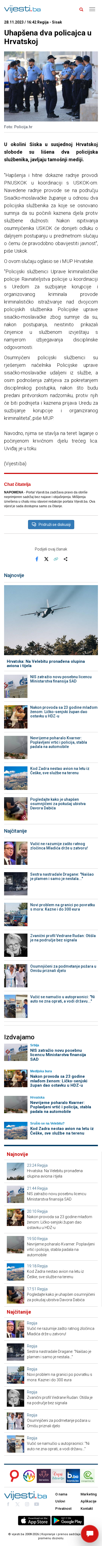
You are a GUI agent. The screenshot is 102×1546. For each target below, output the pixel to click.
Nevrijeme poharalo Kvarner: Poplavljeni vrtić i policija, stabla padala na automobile (58, 742)
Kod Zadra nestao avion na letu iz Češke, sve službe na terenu (59, 770)
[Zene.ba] (44, 1476)
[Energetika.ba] (89, 1476)
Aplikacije (89, 1501)
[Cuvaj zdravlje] (58, 1476)
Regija (42, 1165)
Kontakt (87, 1509)
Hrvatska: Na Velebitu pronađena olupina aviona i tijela (46, 663)
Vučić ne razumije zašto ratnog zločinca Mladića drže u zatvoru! (59, 846)
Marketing (89, 1494)
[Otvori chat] (89, 1533)
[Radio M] (12, 1476)
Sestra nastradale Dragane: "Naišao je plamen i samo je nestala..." (62, 876)
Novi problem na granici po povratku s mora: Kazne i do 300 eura (62, 907)
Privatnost (63, 1509)
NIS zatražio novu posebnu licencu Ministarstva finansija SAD (61, 679)
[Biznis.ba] (73, 1476)
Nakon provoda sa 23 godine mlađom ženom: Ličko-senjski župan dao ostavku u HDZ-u (64, 711)
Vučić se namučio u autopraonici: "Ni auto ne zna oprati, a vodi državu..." (62, 999)
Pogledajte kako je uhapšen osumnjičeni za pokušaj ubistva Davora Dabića (58, 803)
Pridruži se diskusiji (55, 524)
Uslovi (60, 1501)
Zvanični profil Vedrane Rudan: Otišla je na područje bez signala (63, 938)
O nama (61, 1494)
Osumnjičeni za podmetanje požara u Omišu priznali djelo (63, 968)
